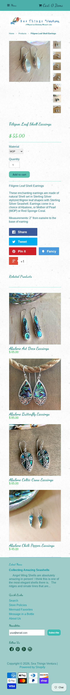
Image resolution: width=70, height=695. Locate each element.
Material (14, 146)
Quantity (14, 159)
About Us (15, 618)
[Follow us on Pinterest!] (18, 649)
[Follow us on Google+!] (24, 649)
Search (13, 600)
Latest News (15, 564)
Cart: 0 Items (53, 5)
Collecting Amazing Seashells (29, 570)
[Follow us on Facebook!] (12, 649)
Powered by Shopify (32, 667)
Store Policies (18, 605)
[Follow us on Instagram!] (30, 649)
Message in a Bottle (21, 614)
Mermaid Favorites (21, 609)
